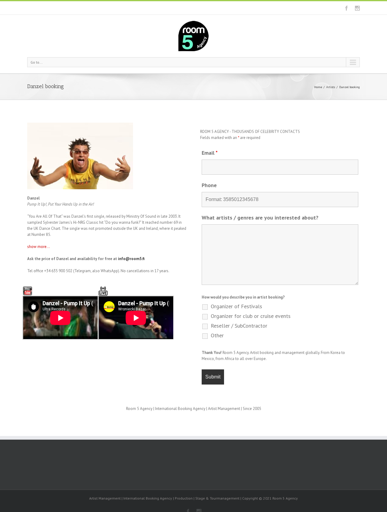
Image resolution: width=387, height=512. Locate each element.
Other (217, 335)
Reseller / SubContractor (239, 326)
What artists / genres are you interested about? (260, 217)
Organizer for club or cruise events (251, 316)
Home (318, 87)
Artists (330, 87)
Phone (209, 185)
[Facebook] (346, 8)
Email (210, 152)
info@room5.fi (131, 258)
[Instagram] (357, 8)
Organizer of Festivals (236, 306)
